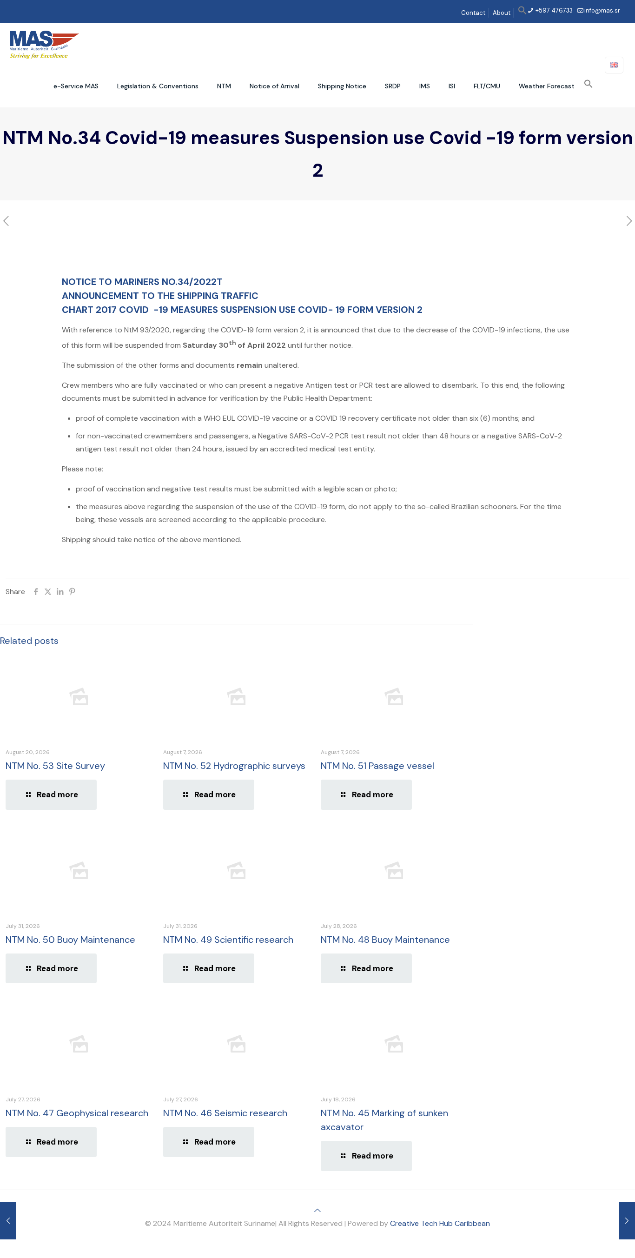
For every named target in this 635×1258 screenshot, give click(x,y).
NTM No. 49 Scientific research (228, 940)
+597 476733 (553, 10)
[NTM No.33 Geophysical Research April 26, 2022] (8, 1220)
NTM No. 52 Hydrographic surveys (234, 766)
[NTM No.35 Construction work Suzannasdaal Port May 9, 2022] (627, 1220)
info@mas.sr (602, 10)
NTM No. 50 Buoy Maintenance (70, 940)
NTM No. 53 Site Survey (55, 766)
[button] (522, 13)
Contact (473, 13)
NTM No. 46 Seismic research (225, 1113)
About (501, 13)
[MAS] (44, 44)
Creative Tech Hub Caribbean (440, 1223)
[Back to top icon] (317, 1210)
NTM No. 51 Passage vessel (377, 766)
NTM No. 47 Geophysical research (77, 1113)
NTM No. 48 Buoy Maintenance (385, 940)
